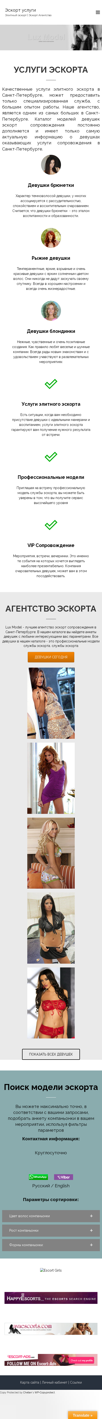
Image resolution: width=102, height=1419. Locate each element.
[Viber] (63, 1176)
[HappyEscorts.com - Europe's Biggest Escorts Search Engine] (51, 1298)
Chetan (27, 1392)
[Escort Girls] (51, 1270)
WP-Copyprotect (45, 1392)
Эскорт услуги (20, 10)
